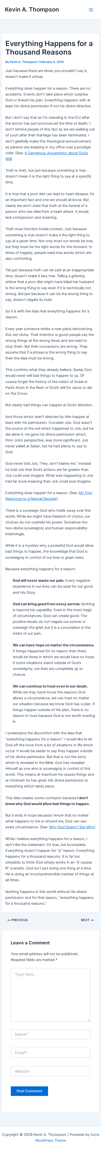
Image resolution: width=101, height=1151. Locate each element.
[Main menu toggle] (91, 10)
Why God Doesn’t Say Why (71, 827)
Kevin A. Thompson (32, 9)
